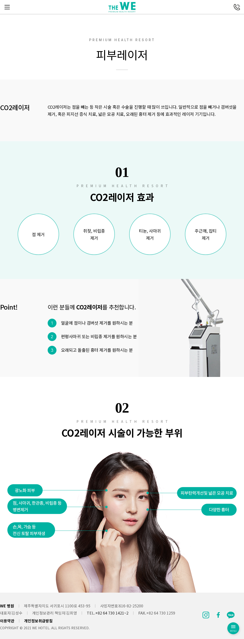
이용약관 (7, 621)
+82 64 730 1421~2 (111, 613)
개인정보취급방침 (38, 621)
